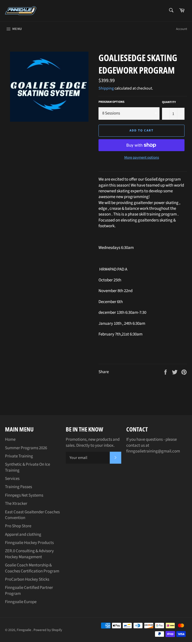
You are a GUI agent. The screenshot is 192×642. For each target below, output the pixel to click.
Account (181, 29)
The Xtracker (16, 504)
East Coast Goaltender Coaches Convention (32, 515)
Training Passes (18, 487)
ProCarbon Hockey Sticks (27, 579)
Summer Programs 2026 (26, 448)
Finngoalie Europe (20, 602)
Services (12, 479)
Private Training (19, 456)
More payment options (141, 157)
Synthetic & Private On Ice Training (27, 467)
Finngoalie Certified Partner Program (29, 590)
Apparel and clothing (23, 534)
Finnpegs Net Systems (24, 495)
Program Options (111, 102)
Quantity (169, 102)
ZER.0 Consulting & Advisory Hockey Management (29, 554)
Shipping (106, 88)
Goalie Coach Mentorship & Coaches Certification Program (32, 568)
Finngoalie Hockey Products (29, 543)
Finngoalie (24, 630)
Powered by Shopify (48, 630)
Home (10, 439)
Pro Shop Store (18, 526)
